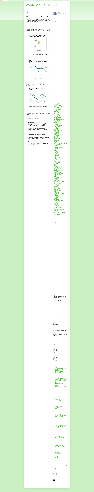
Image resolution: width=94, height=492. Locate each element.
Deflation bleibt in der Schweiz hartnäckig (60, 425)
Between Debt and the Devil (57, 207)
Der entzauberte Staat (57, 151)
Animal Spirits (56, 260)
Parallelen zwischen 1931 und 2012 (59, 401)
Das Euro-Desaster (56, 185)
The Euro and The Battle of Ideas (58, 200)
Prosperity (55, 176)
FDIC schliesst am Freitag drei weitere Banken (61, 415)
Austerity (55, 225)
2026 (55, 343)
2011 (55, 473)
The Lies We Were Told (57, 177)
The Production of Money (57, 192)
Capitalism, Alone (56, 165)
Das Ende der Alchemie (57, 187)
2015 (55, 356)
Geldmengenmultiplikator (44, 29)
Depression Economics (57, 262)
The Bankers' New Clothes (57, 229)
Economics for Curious (57, 214)
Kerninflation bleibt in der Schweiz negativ (60, 398)
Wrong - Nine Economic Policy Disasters (59, 222)
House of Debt (56, 218)
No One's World (56, 224)
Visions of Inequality (56, 129)
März (55, 469)
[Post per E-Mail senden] (37, 118)
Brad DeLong (55, 309)
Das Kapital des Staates (57, 217)
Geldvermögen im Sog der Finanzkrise (60, 426)
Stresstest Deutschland (57, 235)
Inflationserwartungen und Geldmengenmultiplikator (32, 13)
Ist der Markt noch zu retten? (57, 255)
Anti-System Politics (56, 164)
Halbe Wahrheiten (56, 276)
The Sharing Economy (57, 195)
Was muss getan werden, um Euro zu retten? (60, 368)
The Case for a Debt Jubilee (57, 114)
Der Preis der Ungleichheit (58, 451)
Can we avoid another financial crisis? (59, 193)
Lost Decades (56, 237)
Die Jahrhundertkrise (56, 249)
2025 (55, 344)
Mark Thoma (55, 319)
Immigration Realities (56, 112)
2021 (55, 349)
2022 (55, 348)
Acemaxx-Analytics (61, 12)
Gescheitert (55, 258)
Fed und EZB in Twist (57, 399)
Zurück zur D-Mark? (56, 231)
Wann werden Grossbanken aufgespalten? (60, 373)
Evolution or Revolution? (57, 171)
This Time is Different (56, 251)
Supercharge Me (56, 122)
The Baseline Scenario (57, 306)
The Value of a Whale (57, 146)
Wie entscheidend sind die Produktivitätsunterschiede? (59, 393)
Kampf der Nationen (56, 150)
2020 (55, 350)
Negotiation (55, 110)
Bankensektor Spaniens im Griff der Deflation (61, 424)
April (55, 468)
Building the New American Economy (59, 181)
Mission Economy (56, 155)
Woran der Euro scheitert (58, 414)
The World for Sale (56, 133)
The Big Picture (56, 307)
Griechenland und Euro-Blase (59, 408)
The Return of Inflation (57, 121)
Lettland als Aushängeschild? (58, 443)
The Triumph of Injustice (57, 115)
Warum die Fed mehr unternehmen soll (60, 438)
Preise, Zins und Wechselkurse (58, 168)
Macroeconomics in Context (57, 183)
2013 (55, 358)
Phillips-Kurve (29, 19)
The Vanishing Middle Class (57, 190)
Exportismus (55, 158)
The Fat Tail (55, 256)
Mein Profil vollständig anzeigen (62, 13)
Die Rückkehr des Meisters (57, 246)
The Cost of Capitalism (57, 257)
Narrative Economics (56, 166)
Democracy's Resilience (57, 116)
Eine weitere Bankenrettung (58, 436)
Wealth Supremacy (56, 127)
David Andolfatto (56, 305)
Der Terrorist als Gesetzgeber (58, 278)
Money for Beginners (56, 131)
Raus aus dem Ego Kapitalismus (58, 134)
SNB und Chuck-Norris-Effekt (58, 452)
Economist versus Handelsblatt (59, 432)
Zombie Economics (28, 84)
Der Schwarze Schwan (57, 241)
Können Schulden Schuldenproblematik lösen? (61, 378)
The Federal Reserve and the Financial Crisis (60, 227)
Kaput (54, 113)
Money (55, 142)
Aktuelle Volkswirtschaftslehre (58, 252)
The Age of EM (56, 204)
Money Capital (56, 124)
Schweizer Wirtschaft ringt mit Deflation (60, 446)
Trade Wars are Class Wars (57, 163)
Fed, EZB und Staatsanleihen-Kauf (59, 387)
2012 (55, 359)
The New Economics (56, 148)
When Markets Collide (57, 274)
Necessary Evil (56, 186)
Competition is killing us (57, 154)
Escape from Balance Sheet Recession (59, 211)
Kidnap (55, 175)
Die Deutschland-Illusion (57, 215)
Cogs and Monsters (56, 152)
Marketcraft (55, 182)
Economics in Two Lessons (57, 172)
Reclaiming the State (56, 180)
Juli (55, 366)
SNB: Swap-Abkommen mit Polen (59, 383)
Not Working (55, 169)
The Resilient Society (56, 149)
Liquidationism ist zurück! (58, 372)
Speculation (55, 198)
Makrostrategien (56, 244)
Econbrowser (55, 310)
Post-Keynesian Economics (57, 117)
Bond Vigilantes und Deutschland (59, 400)
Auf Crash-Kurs (56, 238)
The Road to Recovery (57, 221)
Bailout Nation (56, 254)
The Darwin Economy (57, 239)
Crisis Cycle (55, 108)
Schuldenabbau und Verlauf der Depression (60, 380)
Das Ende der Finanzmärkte (57, 267)
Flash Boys (55, 220)
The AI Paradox (56, 104)
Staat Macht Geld (56, 136)
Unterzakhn (55, 234)
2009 (55, 475)
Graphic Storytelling (56, 269)
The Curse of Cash (56, 202)
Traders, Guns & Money (57, 247)
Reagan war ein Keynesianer (58, 444)
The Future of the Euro (57, 208)
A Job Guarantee (56, 153)
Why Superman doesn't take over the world (59, 173)
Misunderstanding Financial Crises (58, 230)
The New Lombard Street (57, 240)
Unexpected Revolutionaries (57, 120)
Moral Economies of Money (57, 144)
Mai (55, 467)
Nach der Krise (56, 248)
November (56, 361)
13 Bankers (55, 245)
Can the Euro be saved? (57, 188)
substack (54, 21)
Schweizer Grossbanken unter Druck (59, 413)
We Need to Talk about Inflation (58, 130)
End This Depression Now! (57, 233)
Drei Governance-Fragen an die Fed (59, 371)
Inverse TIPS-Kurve (57, 447)
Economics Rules (56, 206)
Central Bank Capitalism (57, 123)
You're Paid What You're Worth (58, 125)
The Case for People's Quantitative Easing (59, 167)
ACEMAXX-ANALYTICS (42, 4)
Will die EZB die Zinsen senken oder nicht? (60, 457)
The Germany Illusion (57, 184)
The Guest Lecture (56, 132)
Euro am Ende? (57, 427)
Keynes (55, 216)
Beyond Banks (56, 111)
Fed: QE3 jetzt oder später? (58, 407)
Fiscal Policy (55, 141)
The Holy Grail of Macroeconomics (58, 259)
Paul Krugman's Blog (56, 314)
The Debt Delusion (56, 145)
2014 (55, 357)
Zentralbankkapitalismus (57, 157)
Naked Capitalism (56, 308)
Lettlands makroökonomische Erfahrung (60, 437)
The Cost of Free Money (57, 162)
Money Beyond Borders (57, 103)
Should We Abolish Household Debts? (59, 170)
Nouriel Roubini (56, 315)
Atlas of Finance (56, 118)
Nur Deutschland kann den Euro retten (59, 209)
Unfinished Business (56, 178)
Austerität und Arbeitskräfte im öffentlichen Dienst (61, 417)
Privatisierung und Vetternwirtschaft (59, 397)
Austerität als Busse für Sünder (59, 445)
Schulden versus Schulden (58, 377)
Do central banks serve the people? (58, 147)
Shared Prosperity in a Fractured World (59, 106)
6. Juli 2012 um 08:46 (31, 144)
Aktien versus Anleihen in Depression (60, 458)
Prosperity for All (56, 203)
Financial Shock (56, 261)
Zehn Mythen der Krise (57, 236)
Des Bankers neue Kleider (57, 223)
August (56, 365)
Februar (56, 470)
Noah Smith (55, 318)
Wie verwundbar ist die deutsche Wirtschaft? (60, 428)
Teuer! (55, 139)
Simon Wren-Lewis (56, 320)
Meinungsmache (56, 253)
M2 (31, 30)
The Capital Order (56, 135)
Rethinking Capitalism (57, 201)
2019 (55, 351)
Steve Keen (55, 313)
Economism (55, 194)
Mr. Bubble (55, 268)
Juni (55, 367)
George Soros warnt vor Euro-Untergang (60, 454)
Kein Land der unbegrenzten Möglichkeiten (60, 379)
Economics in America (57, 126)
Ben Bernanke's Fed (56, 273)
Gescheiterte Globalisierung (57, 174)
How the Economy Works (57, 213)
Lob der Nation (56, 179)
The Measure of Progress (57, 109)
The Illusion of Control (57, 128)
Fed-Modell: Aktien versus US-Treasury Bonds (61, 435)
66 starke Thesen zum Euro (57, 219)
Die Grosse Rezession (57, 250)
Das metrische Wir (56, 191)
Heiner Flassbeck (56, 311)
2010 (55, 474)
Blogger (51, 485)
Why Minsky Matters (56, 205)
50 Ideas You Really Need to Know (58, 196)
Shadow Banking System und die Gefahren (60, 386)
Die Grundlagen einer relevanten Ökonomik (59, 119)
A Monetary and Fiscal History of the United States (60, 143)
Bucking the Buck (56, 137)
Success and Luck (56, 199)
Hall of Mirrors (56, 210)
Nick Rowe (55, 316)
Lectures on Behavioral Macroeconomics (59, 232)
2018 (55, 352)
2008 (55, 476)
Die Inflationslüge (56, 226)
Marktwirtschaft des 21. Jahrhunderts (59, 243)
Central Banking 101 (56, 140)
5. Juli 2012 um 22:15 (31, 130)
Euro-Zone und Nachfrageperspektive (60, 405)
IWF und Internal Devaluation (58, 406)
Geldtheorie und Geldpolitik (57, 105)
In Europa (55, 263)
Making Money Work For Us (57, 138)
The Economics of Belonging (57, 161)
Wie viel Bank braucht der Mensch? (58, 228)
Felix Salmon (55, 317)
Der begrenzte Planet (57, 160)
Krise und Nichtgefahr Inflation (59, 416)
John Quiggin (55, 312)
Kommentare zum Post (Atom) (33, 149)
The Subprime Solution (57, 271)
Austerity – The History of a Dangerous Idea (59, 212)
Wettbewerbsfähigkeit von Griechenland (60, 409)
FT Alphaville (55, 304)
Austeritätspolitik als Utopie (58, 439)
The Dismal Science (56, 266)
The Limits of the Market (57, 197)
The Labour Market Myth (57, 107)
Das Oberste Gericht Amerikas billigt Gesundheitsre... (59, 370)
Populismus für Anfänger (57, 189)
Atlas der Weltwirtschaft (57, 159)
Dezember (56, 360)
